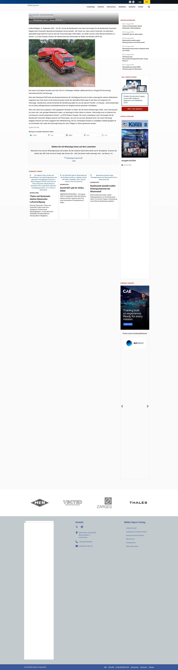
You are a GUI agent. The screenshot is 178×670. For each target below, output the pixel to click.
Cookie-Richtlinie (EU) (122, 667)
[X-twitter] (130, 2)
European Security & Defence (135, 535)
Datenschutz (135, 667)
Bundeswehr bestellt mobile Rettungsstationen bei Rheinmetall (102, 189)
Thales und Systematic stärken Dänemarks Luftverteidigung (40, 199)
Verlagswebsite (131, 542)
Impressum (143, 667)
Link (111, 153)
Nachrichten (39, 16)
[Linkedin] (82, 527)
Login (140, 2)
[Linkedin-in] (133, 2)
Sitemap (151, 667)
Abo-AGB (111, 667)
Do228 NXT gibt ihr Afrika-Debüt (132, 34)
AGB (105, 667)
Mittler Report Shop (132, 546)
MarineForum (130, 539)
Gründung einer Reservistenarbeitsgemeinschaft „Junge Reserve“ (135, 59)
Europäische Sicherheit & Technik (136, 532)
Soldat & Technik (131, 528)
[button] (149, 7)
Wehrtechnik (48, 16)
